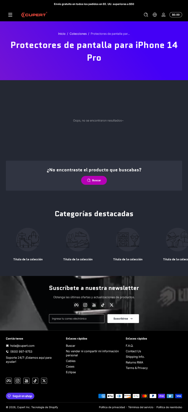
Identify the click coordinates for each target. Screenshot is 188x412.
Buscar (70, 345)
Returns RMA (134, 362)
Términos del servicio (140, 407)
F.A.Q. (129, 345)
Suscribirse (120, 318)
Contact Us (133, 351)
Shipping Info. (135, 357)
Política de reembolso (169, 407)
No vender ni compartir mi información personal (92, 353)
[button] (146, 15)
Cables (70, 361)
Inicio (62, 33)
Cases (70, 366)
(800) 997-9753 (21, 351)
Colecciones (78, 33)
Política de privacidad (112, 407)
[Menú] (10, 14)
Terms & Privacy (137, 368)
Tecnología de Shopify (44, 407)
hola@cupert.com (22, 345)
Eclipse (71, 372)
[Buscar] (146, 15)
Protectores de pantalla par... (110, 33)
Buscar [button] (96, 180)
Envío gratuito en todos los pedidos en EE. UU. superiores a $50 (94, 4)
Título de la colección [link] (28, 259)
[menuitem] (94, 346)
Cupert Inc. (23, 407)
